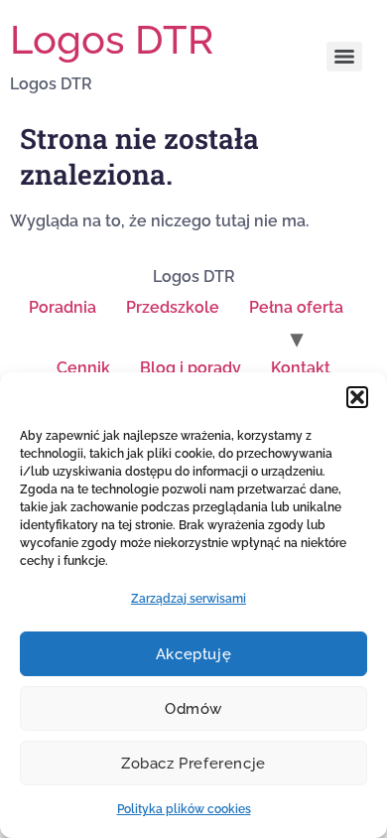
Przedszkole (172, 307)
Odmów (193, 709)
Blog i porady (190, 367)
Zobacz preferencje (193, 763)
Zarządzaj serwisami (188, 599)
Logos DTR (111, 39)
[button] (357, 397)
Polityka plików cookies (184, 809)
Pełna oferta (296, 307)
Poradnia (62, 307)
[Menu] (344, 56)
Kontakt (300, 367)
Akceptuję (193, 654)
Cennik (83, 367)
